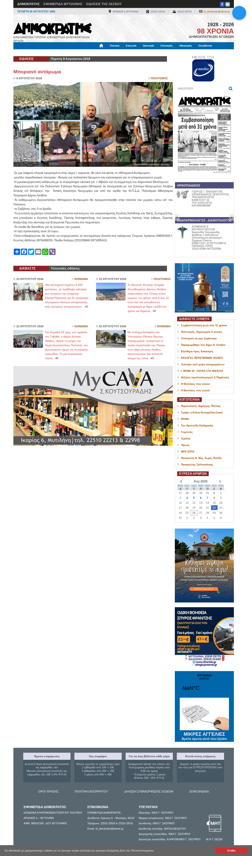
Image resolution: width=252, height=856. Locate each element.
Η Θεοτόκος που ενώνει (195, 383)
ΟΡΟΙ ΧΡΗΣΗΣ (48, 791)
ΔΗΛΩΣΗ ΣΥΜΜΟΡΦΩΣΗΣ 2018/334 (148, 791)
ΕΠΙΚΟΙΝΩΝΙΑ (199, 791)
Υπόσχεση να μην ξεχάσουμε (199, 338)
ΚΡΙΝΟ (185, 419)
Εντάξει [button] (231, 850)
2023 (201, 485)
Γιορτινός (187, 432)
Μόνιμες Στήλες (24, 52)
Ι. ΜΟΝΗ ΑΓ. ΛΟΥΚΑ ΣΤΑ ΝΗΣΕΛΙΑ (202, 370)
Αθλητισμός (185, 45)
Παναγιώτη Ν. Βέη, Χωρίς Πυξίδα (201, 458)
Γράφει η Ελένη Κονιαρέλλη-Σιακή (201, 412)
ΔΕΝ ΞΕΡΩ (187, 451)
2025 (214, 485)
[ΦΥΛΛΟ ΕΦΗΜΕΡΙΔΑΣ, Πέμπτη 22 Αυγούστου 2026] (204, 178)
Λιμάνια (185, 438)
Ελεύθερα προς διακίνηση (197, 351)
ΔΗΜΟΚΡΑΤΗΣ (28, 4)
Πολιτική (114, 45)
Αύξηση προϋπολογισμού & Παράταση (205, 377)
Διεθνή (108, 52)
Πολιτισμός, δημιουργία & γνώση (201, 331)
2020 (180, 485)
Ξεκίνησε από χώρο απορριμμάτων (202, 364)
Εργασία (44, 52)
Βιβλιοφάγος (63, 52)
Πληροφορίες (126, 52)
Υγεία (79, 52)
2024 (207, 485)
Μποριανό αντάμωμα (37, 71)
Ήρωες (185, 445)
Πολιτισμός (166, 45)
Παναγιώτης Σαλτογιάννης (197, 464)
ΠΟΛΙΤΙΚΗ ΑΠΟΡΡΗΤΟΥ (91, 791)
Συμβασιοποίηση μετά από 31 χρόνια (204, 325)
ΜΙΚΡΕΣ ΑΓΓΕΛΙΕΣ (204, 735)
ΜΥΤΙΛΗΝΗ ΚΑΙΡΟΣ (204, 685)
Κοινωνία (131, 45)
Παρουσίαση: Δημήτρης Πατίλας (201, 406)
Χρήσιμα (93, 52)
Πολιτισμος (159, 78)
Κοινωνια (81, 279)
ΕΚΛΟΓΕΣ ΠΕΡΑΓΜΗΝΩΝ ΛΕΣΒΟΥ (202, 357)
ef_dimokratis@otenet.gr (217, 11)
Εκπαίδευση (205, 45)
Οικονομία (148, 45)
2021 (187, 485)
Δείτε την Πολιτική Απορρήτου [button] (137, 850)
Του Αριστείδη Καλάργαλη (197, 425)
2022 (194, 485)
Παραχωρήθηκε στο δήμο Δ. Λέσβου (203, 344)
